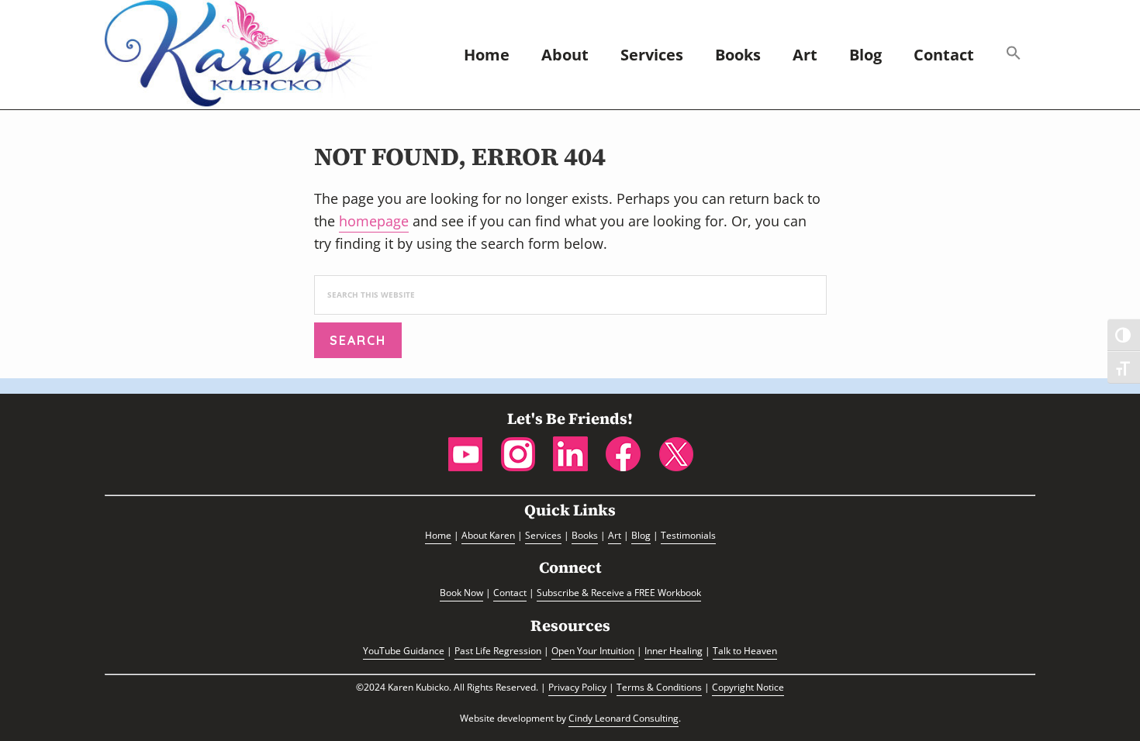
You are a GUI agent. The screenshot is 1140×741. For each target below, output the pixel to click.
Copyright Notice (748, 687)
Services (543, 535)
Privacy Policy (577, 687)
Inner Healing (673, 650)
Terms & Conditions (659, 687)
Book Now (461, 592)
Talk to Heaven (745, 650)
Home (438, 535)
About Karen (488, 535)
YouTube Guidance (403, 650)
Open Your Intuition (592, 650)
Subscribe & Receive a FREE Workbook (619, 592)
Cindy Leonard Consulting (623, 718)
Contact (510, 592)
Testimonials (688, 535)
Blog (641, 535)
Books (585, 535)
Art (614, 535)
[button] (1013, 55)
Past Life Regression (497, 650)
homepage (374, 221)
